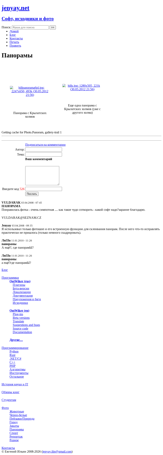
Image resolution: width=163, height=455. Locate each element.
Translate (18, 321)
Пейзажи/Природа (22, 418)
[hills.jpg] (82, 89)
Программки (10, 277)
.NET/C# (15, 358)
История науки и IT (15, 384)
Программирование (15, 348)
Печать (14, 42)
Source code (20, 328)
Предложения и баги (27, 299)
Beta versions (21, 317)
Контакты (16, 38)
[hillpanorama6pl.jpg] (30, 95)
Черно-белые (18, 415)
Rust (12, 355)
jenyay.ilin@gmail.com (57, 451)
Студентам (9, 400)
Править (15, 45)
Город (13, 422)
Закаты (14, 425)
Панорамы (17, 429)
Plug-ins (18, 314)
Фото (5, 408)
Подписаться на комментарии (45, 144)
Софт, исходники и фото (28, 18)
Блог (13, 34)
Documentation (22, 332)
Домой (14, 31)
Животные (17, 411)
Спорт (14, 433)
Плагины (19, 285)
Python (14, 351)
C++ (12, 362)
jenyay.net (15, 7)
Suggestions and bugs (26, 325)
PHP (13, 365)
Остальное (17, 376)
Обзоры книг (10, 392)
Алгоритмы (17, 369)
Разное (14, 440)
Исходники (20, 302)
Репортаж (16, 436)
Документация (23, 295)
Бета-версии (21, 288)
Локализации (22, 292)
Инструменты (19, 373)
